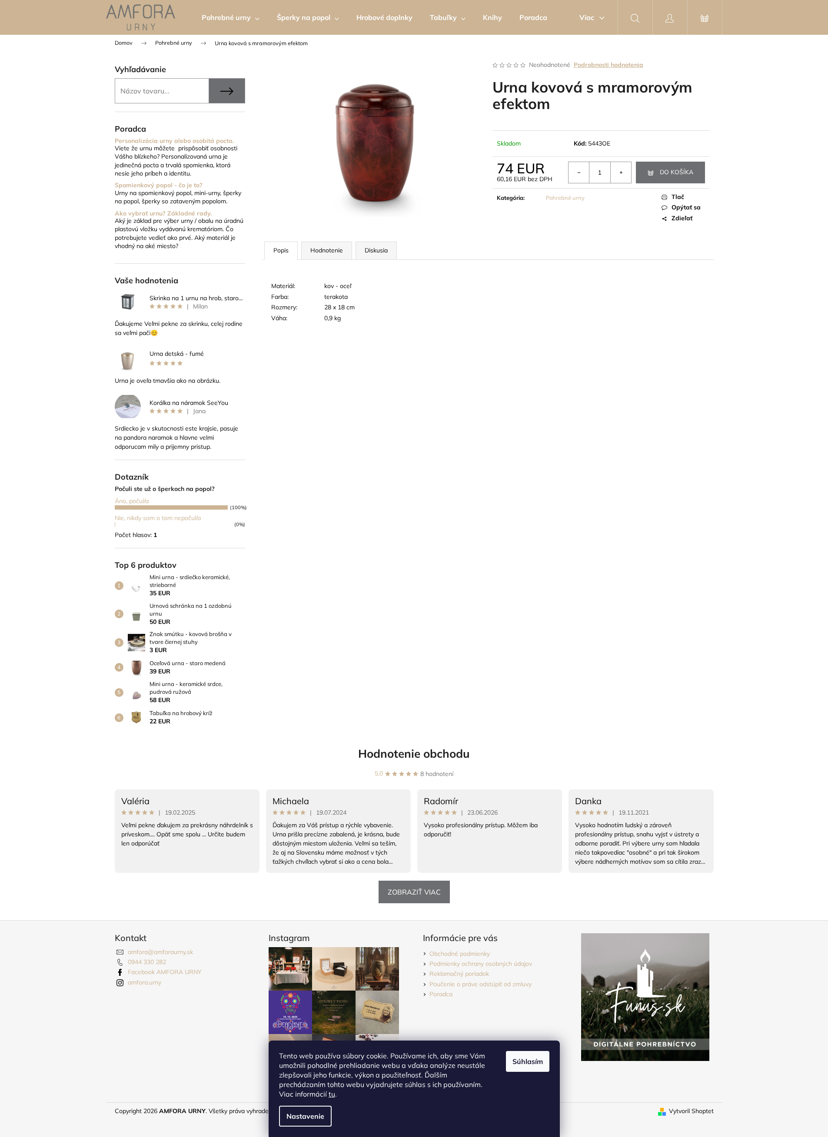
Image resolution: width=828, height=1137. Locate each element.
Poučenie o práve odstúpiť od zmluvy (480, 984)
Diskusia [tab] (376, 250)
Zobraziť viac (414, 892)
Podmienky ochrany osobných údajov (480, 964)
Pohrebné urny (565, 197)
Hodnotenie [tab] (326, 250)
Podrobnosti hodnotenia (608, 65)
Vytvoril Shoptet (691, 1111)
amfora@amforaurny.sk (160, 952)
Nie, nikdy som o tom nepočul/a (158, 518)
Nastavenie (305, 1116)
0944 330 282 (147, 962)
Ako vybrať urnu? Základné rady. (163, 213)
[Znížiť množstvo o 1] (579, 172)
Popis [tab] (281, 250)
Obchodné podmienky (459, 954)
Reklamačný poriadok (459, 974)
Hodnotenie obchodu (414, 753)
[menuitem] (230, 17)
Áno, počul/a (132, 501)
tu (332, 1094)
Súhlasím (527, 1061)
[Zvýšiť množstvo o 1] (620, 172)
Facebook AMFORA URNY (165, 972)
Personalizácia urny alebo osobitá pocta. (174, 141)
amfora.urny (144, 982)
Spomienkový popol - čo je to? (159, 185)
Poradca (440, 994)
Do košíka (676, 172)
